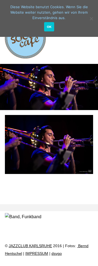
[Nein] (91, 18)
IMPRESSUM (36, 254)
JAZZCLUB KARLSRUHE (30, 246)
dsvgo (56, 254)
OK (49, 27)
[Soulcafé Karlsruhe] (25, 55)
